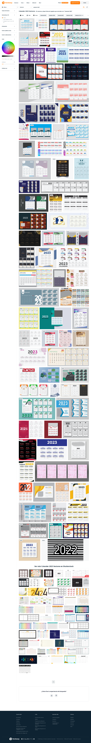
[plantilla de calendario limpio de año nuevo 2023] (29, 318)
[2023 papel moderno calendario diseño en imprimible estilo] (45, 257)
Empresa (18, 723)
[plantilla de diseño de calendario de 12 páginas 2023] (72, 91)
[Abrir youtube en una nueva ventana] (33, 738)
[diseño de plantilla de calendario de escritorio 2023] (77, 132)
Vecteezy (18, 719)
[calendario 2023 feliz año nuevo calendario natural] (73, 55)
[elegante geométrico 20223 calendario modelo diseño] (79, 492)
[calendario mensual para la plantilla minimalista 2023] (38, 113)
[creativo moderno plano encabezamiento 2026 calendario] (51, 55)
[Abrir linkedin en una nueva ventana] (25, 738)
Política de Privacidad (68, 738)
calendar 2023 (52, 15)
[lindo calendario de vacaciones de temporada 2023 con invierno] (54, 390)
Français (72, 724)
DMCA (36, 719)
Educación (18, 724)
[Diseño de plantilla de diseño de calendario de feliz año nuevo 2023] (78, 512)
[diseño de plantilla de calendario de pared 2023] (59, 132)
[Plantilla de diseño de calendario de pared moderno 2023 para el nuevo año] (33, 203)
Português (72, 721)
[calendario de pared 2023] (55, 318)
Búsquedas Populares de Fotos (40, 726)
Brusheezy (18, 717)
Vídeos (27, 2)
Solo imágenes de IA (7, 19)
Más (40, 2)
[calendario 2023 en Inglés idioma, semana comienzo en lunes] (35, 278)
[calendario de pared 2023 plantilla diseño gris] (76, 429)
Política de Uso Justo (77, 738)
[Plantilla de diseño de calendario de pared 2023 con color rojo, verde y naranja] (34, 390)
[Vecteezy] (7, 3)
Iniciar (84, 2)
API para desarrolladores (21, 726)
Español (72, 719)
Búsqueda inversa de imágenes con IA (20, 729)
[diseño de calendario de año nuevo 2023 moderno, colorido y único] (36, 91)
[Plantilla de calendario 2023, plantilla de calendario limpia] (78, 449)
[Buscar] (83, 7)
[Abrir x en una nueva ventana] (31, 738)
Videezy (17, 721)
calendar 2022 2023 (79, 15)
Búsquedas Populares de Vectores (40, 723)
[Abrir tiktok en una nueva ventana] (29, 738)
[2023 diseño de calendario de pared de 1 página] (77, 238)
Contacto (54, 719)
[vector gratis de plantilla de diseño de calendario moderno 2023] (74, 297)
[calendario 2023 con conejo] (81, 168)
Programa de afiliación (40, 721)
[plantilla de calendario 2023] (78, 278)
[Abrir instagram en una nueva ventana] (23, 738)
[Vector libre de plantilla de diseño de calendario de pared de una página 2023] (53, 429)
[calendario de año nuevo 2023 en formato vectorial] (26, 471)
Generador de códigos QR (21, 733)
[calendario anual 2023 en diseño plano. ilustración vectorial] (58, 39)
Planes (59, 2)
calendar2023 (61, 15)
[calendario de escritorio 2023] (29, 186)
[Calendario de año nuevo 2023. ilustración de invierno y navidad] (49, 375)
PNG (29, 15)
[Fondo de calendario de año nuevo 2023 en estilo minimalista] (28, 375)
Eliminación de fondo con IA (22, 731)
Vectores (16, 2)
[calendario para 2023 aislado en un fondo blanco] (62, 149)
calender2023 (43, 15)
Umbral (3, 62)
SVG (23, 15)
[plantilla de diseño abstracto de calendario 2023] (81, 338)
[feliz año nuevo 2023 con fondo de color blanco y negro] (65, 550)
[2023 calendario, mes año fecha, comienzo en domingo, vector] (68, 357)
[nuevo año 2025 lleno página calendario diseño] (55, 530)
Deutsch (72, 723)
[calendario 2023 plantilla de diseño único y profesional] (27, 449)
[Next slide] (87, 15)
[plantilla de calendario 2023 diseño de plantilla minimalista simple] (41, 24)
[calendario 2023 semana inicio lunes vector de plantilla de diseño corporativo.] (29, 39)
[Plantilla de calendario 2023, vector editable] (32, 357)
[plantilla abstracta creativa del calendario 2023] (74, 113)
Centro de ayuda (55, 717)
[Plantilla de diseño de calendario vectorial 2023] (55, 203)
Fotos (22, 2)
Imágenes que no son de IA (8, 21)
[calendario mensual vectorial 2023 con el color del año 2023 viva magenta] (31, 429)
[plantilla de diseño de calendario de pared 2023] (27, 149)
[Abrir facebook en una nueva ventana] (21, 738)
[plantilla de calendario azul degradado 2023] (29, 550)
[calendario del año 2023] (62, 492)
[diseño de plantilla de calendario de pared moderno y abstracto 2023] (78, 39)
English (72, 717)
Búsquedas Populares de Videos (40, 729)
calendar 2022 (69, 15)
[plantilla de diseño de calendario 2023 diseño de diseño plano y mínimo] (49, 72)
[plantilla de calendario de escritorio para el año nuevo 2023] (44, 492)
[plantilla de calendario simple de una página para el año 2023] (35, 512)
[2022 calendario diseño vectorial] (25, 492)
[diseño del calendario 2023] (52, 449)
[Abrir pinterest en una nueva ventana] (27, 738)
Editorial (34, 2)
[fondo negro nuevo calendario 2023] (62, 168)
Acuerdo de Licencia (39, 717)
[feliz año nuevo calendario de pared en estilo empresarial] (35, 168)
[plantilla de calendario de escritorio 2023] (33, 221)
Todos (4, 17)
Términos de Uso (60, 738)
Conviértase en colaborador (55, 723)
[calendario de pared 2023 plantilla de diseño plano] (59, 278)
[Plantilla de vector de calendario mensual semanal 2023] (45, 39)
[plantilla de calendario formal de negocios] (24, 132)
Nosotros (54, 721)
